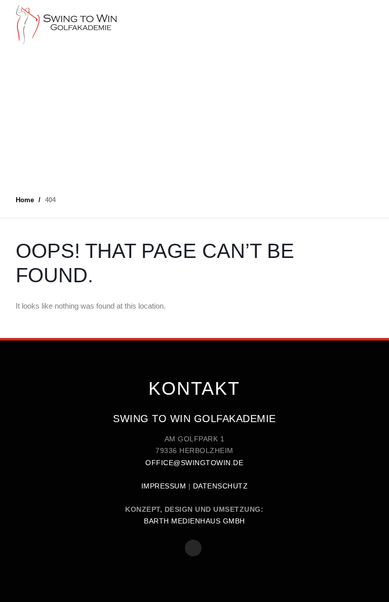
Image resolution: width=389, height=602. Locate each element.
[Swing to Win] (66, 25)
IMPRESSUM (163, 486)
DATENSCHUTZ (220, 486)
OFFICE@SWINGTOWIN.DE (194, 463)
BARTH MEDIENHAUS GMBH (194, 521)
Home (25, 200)
